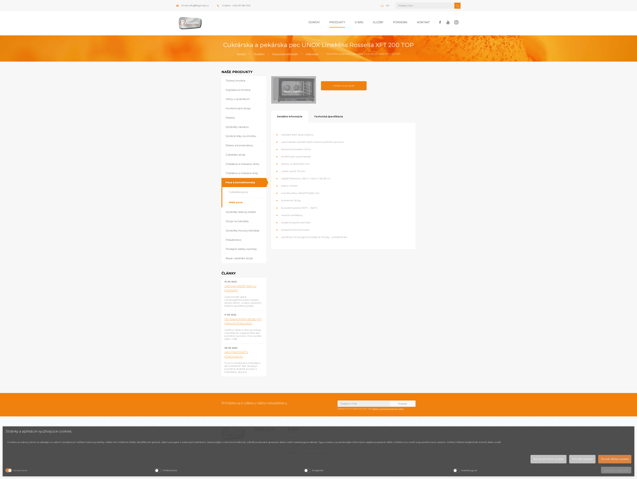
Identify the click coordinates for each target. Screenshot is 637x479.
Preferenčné (170, 470)
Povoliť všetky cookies (615, 459)
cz (382, 5)
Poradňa (400, 22)
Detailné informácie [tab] (289, 116)
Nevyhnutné (20, 470)
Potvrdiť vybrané (582, 459)
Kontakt (423, 22)
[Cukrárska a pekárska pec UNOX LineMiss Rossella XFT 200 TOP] (293, 90)
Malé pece (312, 53)
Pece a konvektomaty (285, 53)
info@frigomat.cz (199, 5)
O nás (359, 22)
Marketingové (469, 470)
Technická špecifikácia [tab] (328, 116)
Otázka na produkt (343, 85)
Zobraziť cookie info (616, 470)
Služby (378, 22)
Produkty (337, 22)
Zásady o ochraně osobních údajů (388, 408)
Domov (314, 22)
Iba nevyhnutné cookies (548, 459)
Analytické (317, 470)
